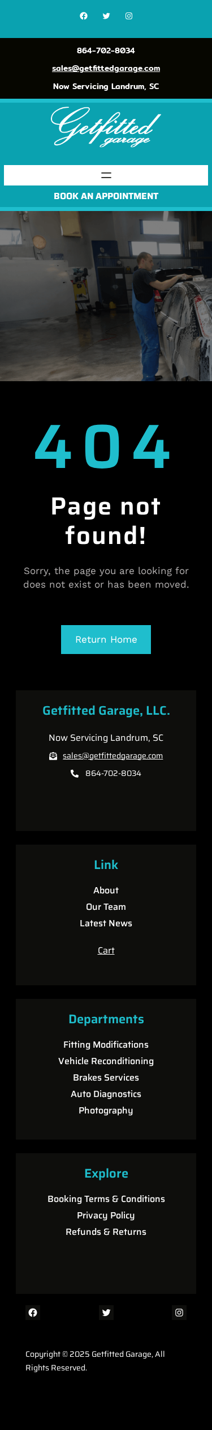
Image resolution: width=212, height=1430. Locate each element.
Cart (106, 950)
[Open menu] (106, 175)
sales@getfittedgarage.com (106, 68)
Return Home (106, 639)
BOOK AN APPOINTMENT (106, 196)
